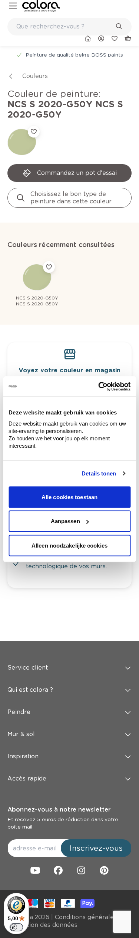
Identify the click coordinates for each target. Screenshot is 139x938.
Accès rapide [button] (26, 778)
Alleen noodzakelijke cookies (69, 545)
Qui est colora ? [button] (30, 689)
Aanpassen (65, 521)
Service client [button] (27, 667)
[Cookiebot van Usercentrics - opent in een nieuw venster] (98, 386)
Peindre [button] (18, 711)
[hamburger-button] (13, 6)
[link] (41, 6)
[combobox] (69, 26)
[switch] (16, 927)
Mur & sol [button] (21, 734)
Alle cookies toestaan (69, 497)
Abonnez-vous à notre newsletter (58, 809)
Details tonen (99, 473)
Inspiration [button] (23, 756)
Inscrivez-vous (96, 848)
